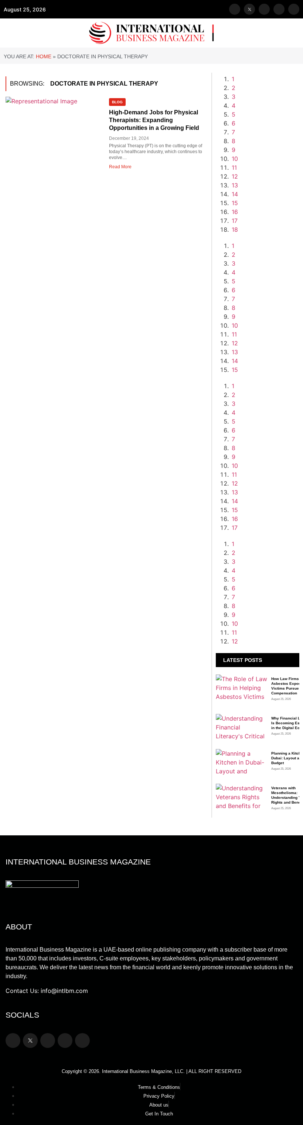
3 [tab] (233, 96)
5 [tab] (233, 114)
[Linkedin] (293, 9)
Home (43, 56)
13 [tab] (235, 185)
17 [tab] (235, 220)
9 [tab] (233, 149)
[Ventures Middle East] (265, 561)
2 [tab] (233, 88)
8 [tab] (233, 141)
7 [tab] (233, 132)
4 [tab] (233, 105)
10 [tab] (235, 158)
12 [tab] (235, 176)
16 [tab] (235, 211)
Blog (117, 102)
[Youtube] (279, 9)
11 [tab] (234, 167)
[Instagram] (264, 9)
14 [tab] (235, 194)
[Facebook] (234, 9)
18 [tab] (235, 229)
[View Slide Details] (265, 456)
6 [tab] (233, 123)
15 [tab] (235, 203)
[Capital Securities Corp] (265, 254)
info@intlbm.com (64, 990)
